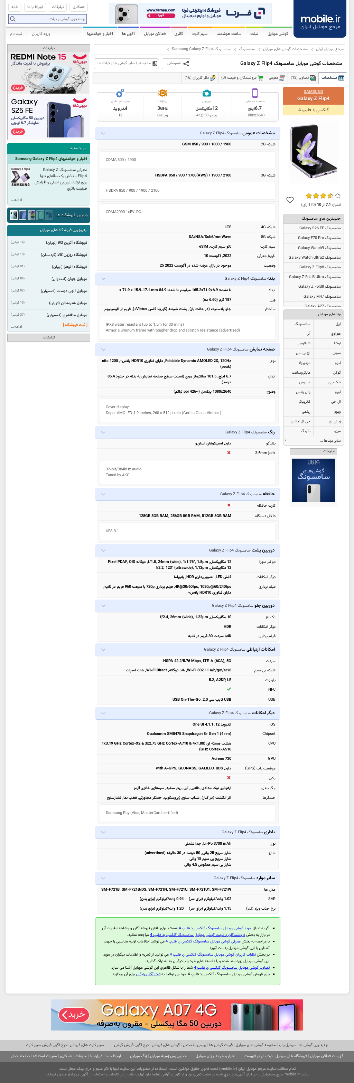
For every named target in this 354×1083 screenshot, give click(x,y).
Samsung (313, 92)
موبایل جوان (77, 279)
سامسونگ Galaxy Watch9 (319, 248)
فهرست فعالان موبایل (326, 1056)
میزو (337, 431)
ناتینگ (305, 431)
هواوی (336, 334)
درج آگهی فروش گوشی (131, 1045)
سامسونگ (247, 49)
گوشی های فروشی (166, 1045)
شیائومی (304, 343)
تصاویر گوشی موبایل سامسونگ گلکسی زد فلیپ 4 (232, 968)
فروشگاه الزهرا (75, 267)
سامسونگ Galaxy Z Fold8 (319, 287)
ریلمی (306, 412)
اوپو (338, 392)
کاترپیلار (304, 402)
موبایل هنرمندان (74, 303)
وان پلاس (303, 392)
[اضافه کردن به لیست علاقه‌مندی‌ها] (290, 200)
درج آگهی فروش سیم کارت (46, 1045)
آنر (308, 334)
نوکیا (337, 343)
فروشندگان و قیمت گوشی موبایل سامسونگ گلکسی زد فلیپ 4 (197, 935)
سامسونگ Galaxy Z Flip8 (320, 267)
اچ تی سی (303, 353)
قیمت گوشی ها (221, 1045)
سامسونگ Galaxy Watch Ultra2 (315, 258)
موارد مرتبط (77, 148)
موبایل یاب (287, 1045)
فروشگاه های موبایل (291, 1056)
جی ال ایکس (300, 421)
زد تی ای (335, 421)
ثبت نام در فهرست (258, 1056)
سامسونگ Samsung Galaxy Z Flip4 (201, 49)
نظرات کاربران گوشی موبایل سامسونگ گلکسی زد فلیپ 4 (213, 955)
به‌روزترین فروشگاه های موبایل (63, 230)
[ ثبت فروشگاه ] (75, 325)
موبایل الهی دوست (72, 291)
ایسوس (304, 382)
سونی (337, 353)
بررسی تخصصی (194, 1045)
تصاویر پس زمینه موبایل (168, 1056)
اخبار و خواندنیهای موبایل (215, 1056)
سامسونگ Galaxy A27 (323, 306)
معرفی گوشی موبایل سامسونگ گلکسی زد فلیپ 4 (203, 942)
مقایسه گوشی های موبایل (256, 1045)
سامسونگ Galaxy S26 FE (320, 228)
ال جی (336, 402)
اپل (338, 324)
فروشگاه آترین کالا (72, 243)
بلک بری (334, 382)
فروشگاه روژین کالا (72, 255)
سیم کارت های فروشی (87, 1045)
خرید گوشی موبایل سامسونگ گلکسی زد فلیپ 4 (215, 928)
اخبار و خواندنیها (100, 34)
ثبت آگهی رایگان (148, 974)
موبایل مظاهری (75, 315)
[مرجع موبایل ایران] (320, 18)
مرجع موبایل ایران (330, 49)
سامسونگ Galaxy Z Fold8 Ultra (315, 277)
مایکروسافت (301, 373)
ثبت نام (16, 34)
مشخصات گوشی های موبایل (285, 49)
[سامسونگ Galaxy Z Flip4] (313, 151)
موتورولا (304, 363)
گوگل (337, 373)
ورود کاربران (41, 34)
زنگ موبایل (138, 1056)
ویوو (337, 412)
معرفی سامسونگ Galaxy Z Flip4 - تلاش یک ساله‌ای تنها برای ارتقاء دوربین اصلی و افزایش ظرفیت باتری (61, 179)
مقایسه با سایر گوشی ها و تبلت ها (124, 63)
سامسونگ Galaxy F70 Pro (319, 238)
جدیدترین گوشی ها (313, 1045)
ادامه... (16, 200)
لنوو (338, 363)
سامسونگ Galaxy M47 (322, 297)
